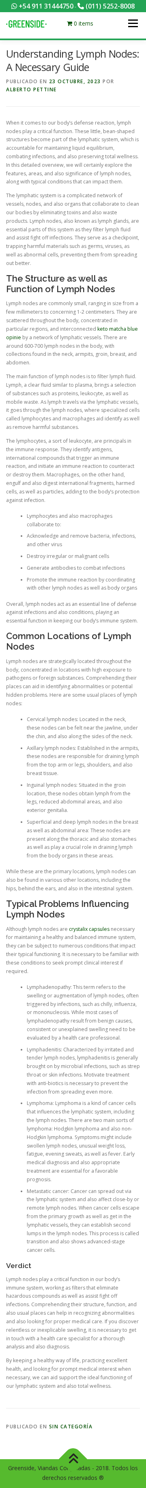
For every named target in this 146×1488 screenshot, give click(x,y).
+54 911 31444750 (45, 6)
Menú (132, 23)
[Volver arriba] (73, 1459)
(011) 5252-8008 (109, 6)
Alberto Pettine (31, 89)
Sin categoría (71, 1426)
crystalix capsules (89, 929)
